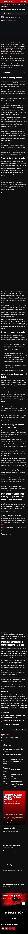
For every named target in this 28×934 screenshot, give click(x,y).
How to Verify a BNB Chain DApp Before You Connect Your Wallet (13, 797)
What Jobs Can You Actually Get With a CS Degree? (12, 721)
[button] (2, 1)
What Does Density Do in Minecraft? (13, 749)
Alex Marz (4, 847)
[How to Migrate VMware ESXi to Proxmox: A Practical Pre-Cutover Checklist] (6, 761)
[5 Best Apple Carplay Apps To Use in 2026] (14, 857)
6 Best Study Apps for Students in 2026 (11, 845)
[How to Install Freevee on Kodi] (6, 776)
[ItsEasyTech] (8, 1)
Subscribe (23, 903)
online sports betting (6, 140)
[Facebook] (2, 928)
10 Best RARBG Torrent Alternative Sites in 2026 (13, 884)
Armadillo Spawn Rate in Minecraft (13, 755)
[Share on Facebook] (4, 13)
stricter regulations (6, 114)
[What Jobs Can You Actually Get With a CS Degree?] (6, 769)
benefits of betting (15, 391)
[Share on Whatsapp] (19, 730)
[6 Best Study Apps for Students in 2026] (14, 837)
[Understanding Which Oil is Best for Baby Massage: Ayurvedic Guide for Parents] (6, 783)
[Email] (8, 13)
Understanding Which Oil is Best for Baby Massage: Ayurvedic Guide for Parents (17, 783)
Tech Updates (4, 6)
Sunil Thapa (6, 822)
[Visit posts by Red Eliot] (2, 17)
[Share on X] (6, 13)
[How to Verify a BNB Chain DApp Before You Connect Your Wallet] (14, 807)
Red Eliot (6, 16)
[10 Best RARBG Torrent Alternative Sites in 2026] (14, 876)
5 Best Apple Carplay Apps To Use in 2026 (12, 865)
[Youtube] (13, 928)
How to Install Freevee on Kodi (11, 725)
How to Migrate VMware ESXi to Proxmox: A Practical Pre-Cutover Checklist (13, 717)
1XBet (5, 349)
